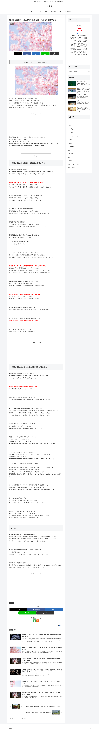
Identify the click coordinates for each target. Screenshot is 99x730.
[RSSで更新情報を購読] (37, 620)
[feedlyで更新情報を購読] (34, 620)
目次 (34, 156)
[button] (54, 53)
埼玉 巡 (79, 33)
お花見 (12, 603)
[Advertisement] (36, 124)
